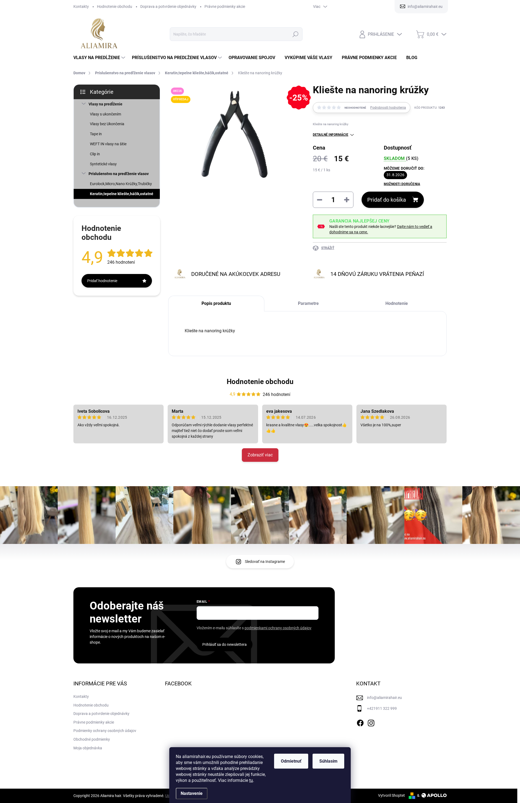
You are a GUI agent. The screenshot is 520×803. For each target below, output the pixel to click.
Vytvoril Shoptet (391, 795)
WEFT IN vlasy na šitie (108, 144)
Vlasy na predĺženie (105, 104)
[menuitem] (99, 58)
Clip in (95, 154)
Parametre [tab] (308, 303)
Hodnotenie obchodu (114, 6)
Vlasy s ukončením (105, 114)
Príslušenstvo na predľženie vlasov (119, 174)
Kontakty (81, 6)
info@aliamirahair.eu (384, 697)
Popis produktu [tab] (216, 303)
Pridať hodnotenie (102, 281)
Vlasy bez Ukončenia (107, 124)
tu (251, 780)
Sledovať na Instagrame (265, 561)
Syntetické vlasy (103, 164)
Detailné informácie (330, 135)
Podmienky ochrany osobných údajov (104, 730)
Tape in (96, 134)
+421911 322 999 (382, 708)
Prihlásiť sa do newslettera (224, 644)
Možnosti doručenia (402, 184)
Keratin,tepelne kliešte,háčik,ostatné (121, 194)
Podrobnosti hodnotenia (388, 107)
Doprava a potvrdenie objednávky (168, 6)
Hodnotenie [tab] (396, 303)
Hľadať (295, 34)
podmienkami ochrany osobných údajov (278, 628)
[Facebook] (360, 722)
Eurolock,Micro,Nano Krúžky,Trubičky (121, 184)
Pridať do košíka (386, 199)
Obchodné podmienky (91, 739)
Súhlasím (328, 761)
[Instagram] (371, 722)
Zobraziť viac (260, 454)
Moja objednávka (87, 748)
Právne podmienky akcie (224, 6)
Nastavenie (192, 793)
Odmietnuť (291, 761)
